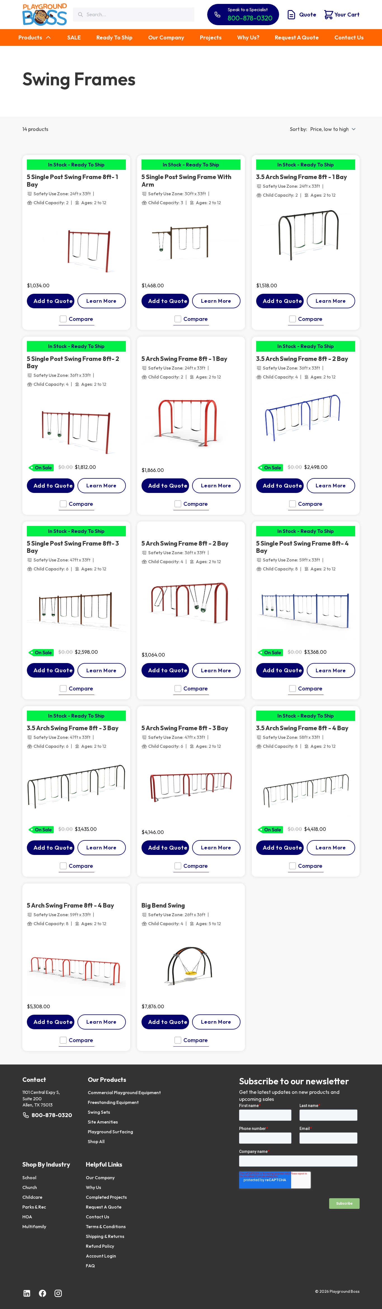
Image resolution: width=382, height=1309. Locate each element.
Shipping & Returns (105, 1236)
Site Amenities (103, 1122)
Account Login (101, 1256)
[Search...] (80, 15)
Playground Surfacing (110, 1131)
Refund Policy (100, 1246)
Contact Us (97, 1216)
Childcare (32, 1197)
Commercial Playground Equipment (124, 1092)
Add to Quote (53, 300)
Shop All (96, 1141)
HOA (27, 1216)
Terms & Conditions (106, 1226)
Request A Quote (103, 1207)
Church (29, 1187)
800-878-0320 (52, 1114)
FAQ (90, 1265)
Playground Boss (345, 1291)
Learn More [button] (101, 301)
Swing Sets (99, 1112)
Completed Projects (106, 1197)
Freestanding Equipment (113, 1102)
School (29, 1177)
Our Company (100, 1177)
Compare (81, 318)
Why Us (93, 1187)
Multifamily (34, 1226)
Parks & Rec (34, 1207)
